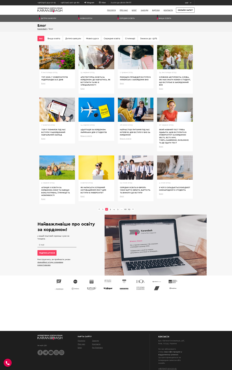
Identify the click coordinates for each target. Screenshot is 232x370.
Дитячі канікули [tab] (73, 38)
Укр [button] (186, 3)
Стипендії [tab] (130, 38)
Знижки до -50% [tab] (148, 38)
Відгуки (156, 10)
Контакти (168, 10)
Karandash (42, 29)
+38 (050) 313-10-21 (167, 368)
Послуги (111, 10)
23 (129, 209)
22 (125, 209)
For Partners (97, 347)
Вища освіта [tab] (54, 38)
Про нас (124, 10)
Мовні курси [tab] (92, 38)
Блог (134, 10)
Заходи (144, 10)
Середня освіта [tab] (112, 38)
